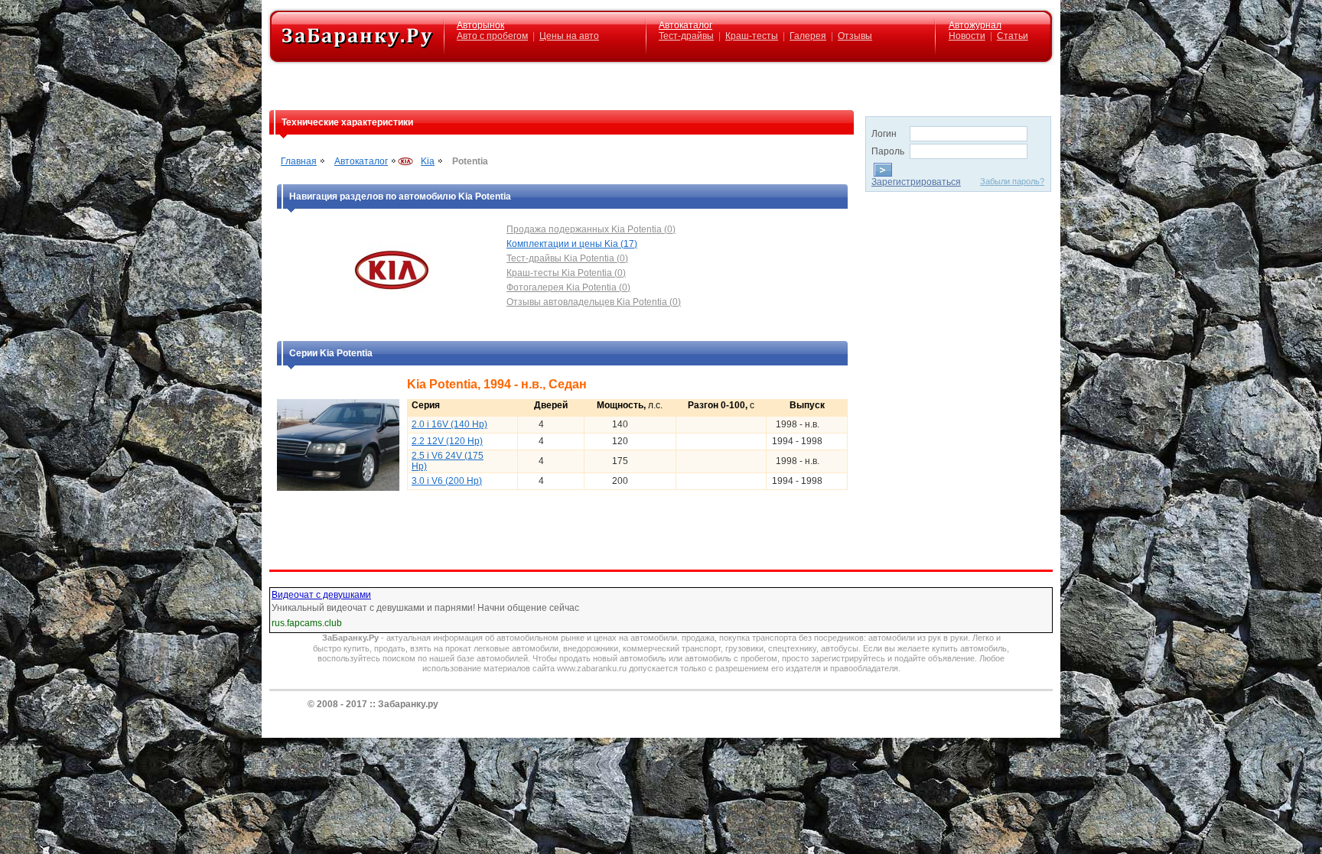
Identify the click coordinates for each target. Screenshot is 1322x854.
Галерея (808, 36)
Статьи (1012, 36)
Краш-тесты (751, 36)
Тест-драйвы (686, 36)
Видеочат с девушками (321, 594)
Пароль (887, 151)
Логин (884, 133)
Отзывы (855, 36)
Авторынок (480, 25)
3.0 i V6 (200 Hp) (447, 481)
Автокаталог (685, 25)
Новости (967, 36)
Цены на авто (569, 36)
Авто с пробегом (492, 36)
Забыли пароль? (1012, 181)
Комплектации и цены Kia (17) (571, 244)
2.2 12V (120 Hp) (447, 441)
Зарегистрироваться (916, 182)
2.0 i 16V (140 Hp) (449, 424)
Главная (299, 161)
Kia (428, 161)
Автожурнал (975, 25)
